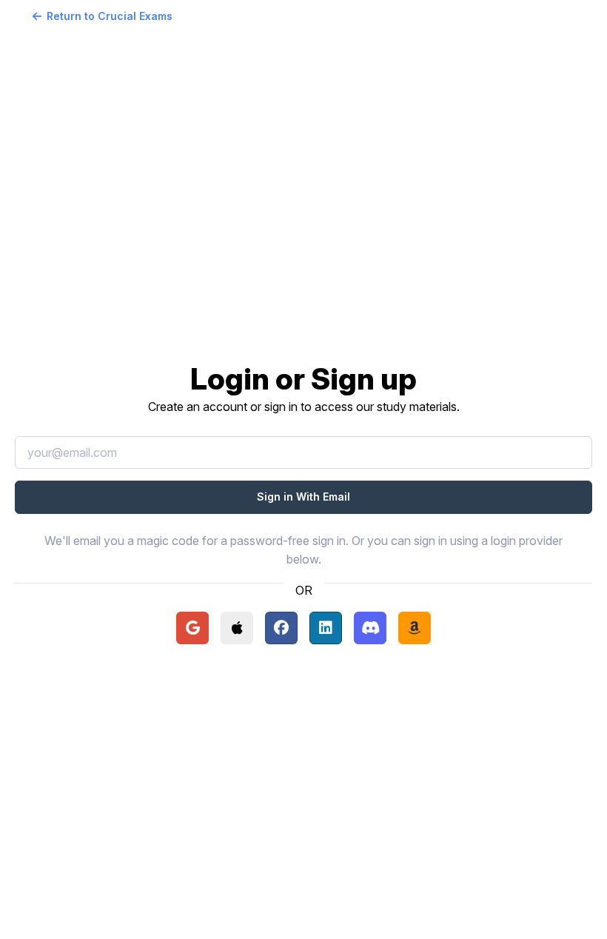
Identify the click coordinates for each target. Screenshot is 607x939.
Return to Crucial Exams (109, 16)
